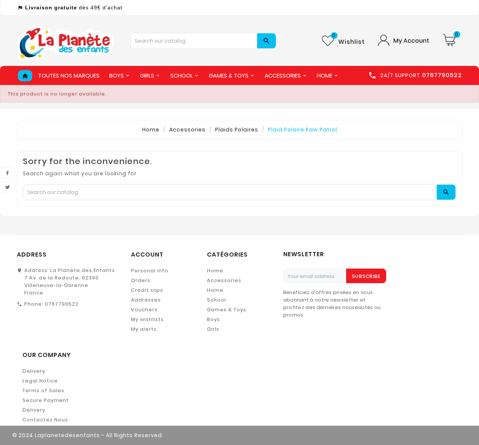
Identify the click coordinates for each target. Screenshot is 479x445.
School (216, 299)
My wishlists (147, 319)
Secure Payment (45, 400)
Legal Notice (40, 380)
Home (215, 270)
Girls (213, 329)
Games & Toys (226, 309)
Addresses (146, 299)
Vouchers (144, 309)
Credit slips (147, 290)
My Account (411, 40)
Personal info (149, 270)
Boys (213, 319)
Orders (140, 280)
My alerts (144, 329)
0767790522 (62, 304)
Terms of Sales (43, 390)
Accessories (224, 280)
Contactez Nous (45, 419)
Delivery (33, 371)
